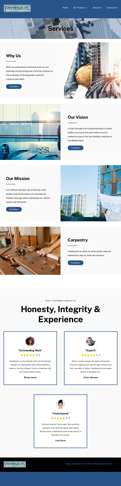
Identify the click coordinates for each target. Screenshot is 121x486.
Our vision (78, 117)
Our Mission (17, 178)
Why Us (13, 55)
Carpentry (78, 239)
